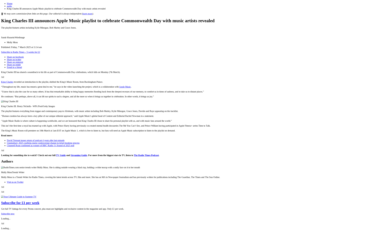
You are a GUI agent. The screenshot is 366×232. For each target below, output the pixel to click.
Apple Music (125, 87)
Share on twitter (14, 59)
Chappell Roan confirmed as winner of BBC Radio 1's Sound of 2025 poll (40, 145)
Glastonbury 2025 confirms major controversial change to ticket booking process (43, 143)
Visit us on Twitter (15, 182)
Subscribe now (8, 214)
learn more (87, 13)
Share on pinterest (15, 62)
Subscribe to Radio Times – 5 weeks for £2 (20, 52)
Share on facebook (15, 57)
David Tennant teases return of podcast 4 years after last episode (35, 140)
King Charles (7, 82)
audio (9, 6)
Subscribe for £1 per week (20, 203)
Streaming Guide (79, 155)
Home (9, 3)
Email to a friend (14, 67)
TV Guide (61, 155)
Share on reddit (14, 64)
